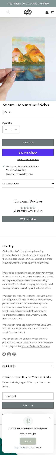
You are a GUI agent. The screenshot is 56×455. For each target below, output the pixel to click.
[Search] (10, 12)
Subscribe (28, 405)
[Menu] (3, 12)
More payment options (28, 159)
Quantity (7, 123)
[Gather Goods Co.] (28, 12)
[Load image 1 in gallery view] (28, 59)
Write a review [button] (28, 219)
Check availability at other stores (19, 174)
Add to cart (28, 142)
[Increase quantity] (17, 129)
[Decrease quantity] (5, 129)
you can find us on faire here (36, 346)
